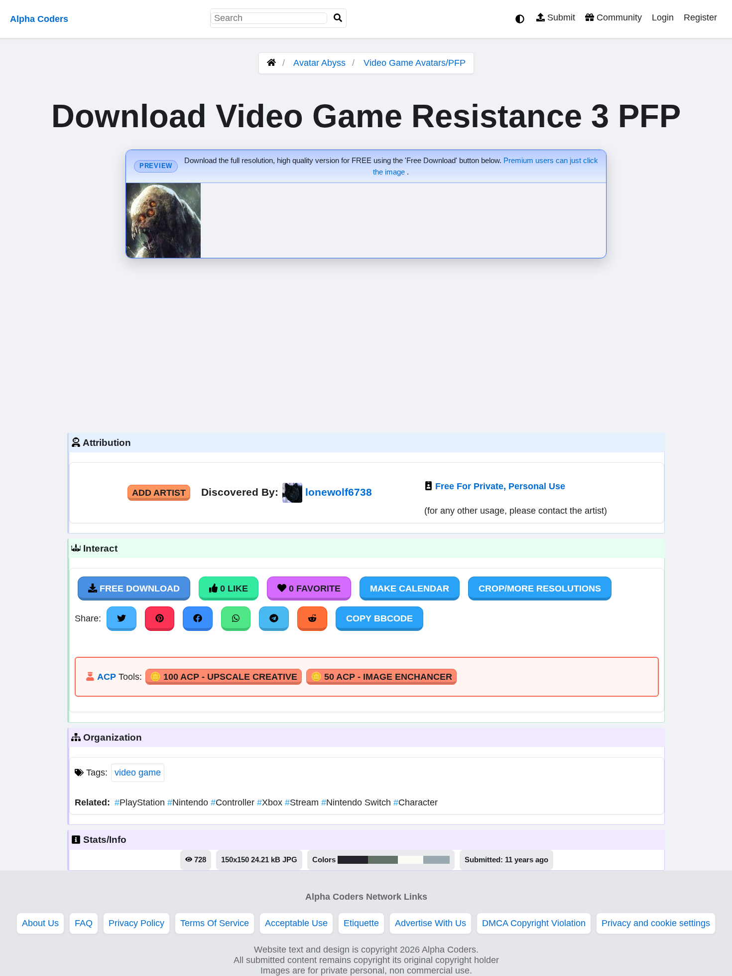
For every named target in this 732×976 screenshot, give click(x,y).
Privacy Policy (136, 923)
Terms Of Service (214, 923)
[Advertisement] (366, 343)
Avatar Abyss (319, 63)
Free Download (138, 588)
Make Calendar (409, 588)
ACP (106, 677)
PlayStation (141, 802)
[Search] (338, 18)
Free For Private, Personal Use (500, 486)
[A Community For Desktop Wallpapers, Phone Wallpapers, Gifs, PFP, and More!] (271, 63)
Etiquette (361, 923)
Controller (234, 802)
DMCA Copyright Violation (534, 923)
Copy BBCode (379, 618)
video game (138, 773)
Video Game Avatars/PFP (415, 63)
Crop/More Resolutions (540, 588)
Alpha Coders (39, 19)
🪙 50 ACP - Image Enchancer (381, 677)
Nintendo (189, 802)
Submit (560, 17)
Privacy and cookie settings (656, 923)
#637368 (383, 860)
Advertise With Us (430, 923)
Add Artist (159, 493)
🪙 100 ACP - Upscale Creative (223, 677)
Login (663, 17)
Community (618, 17)
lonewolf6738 (338, 492)
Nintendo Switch (357, 802)
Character (415, 802)
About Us (40, 923)
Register (700, 17)
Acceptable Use (296, 923)
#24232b (353, 860)
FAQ (84, 923)
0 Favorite (313, 588)
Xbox (271, 802)
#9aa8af (436, 860)
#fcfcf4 (410, 860)
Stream (303, 802)
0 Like (233, 588)
